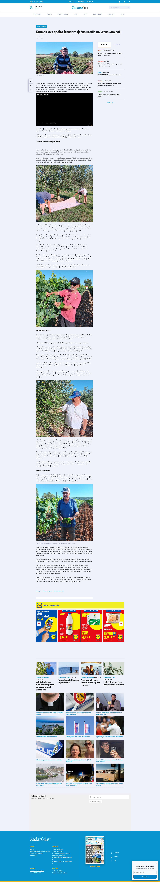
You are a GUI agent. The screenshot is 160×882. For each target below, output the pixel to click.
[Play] (38, 123)
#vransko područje (59, 591)
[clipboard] (30, 90)
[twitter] (124, 1)
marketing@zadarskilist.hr (63, 853)
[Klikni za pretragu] (128, 7)
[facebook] (119, 1)
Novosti (49, 14)
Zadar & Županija (63, 14)
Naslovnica (37, 14)
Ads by (89, 125)
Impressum (90, 1)
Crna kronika (97, 14)
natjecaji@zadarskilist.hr (58, 855)
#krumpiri (38, 591)
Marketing (81, 1)
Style (86, 14)
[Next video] (42, 123)
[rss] (129, 1)
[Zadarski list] (80, 7)
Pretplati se (145, 876)
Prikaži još (110, 102)
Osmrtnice (111, 14)
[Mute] (47, 123)
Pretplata (71, 1)
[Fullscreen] (90, 123)
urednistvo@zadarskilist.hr (37, 871)
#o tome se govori (47, 591)
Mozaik (122, 14)
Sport (76, 14)
